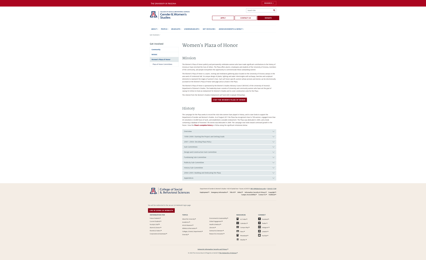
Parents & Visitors (155, 231)
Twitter (264, 223)
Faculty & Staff (154, 224)
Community (156, 49)
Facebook (265, 219)
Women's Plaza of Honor (161, 59)
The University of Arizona (228, 253)
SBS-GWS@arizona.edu (258, 189)
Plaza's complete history (203, 125)
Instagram (265, 227)
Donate (268, 18)
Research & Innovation (216, 234)
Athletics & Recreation (189, 228)
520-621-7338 (271, 189)
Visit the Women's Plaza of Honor (229, 100)
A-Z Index (243, 219)
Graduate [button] (175, 29)
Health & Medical (214, 224)
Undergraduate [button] (191, 29)
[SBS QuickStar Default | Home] (170, 15)
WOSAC (154, 54)
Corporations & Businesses (158, 234)
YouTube (264, 236)
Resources (268, 3)
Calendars (243, 223)
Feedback (272, 194)
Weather (243, 240)
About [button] (154, 29)
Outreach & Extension (216, 231)
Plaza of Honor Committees (162, 64)
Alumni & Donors (155, 227)
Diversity (185, 234)
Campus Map (244, 227)
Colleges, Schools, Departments (192, 231)
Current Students (155, 221)
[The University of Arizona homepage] (165, 3)
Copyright (271, 192)
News (242, 231)
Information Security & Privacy (255, 192)
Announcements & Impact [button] (231, 29)
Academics (185, 222)
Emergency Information (219, 192)
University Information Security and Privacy (212, 249)
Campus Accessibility (248, 194)
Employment (204, 192)
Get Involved (154, 35)
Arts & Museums (187, 225)
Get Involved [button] (209, 29)
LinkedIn (264, 231)
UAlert (239, 192)
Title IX (232, 192)
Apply (223, 18)
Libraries (212, 227)
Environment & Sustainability (218, 218)
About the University (188, 219)
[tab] (229, 131)
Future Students (155, 218)
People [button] (164, 29)
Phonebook (243, 236)
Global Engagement (215, 221)
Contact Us (245, 18)
